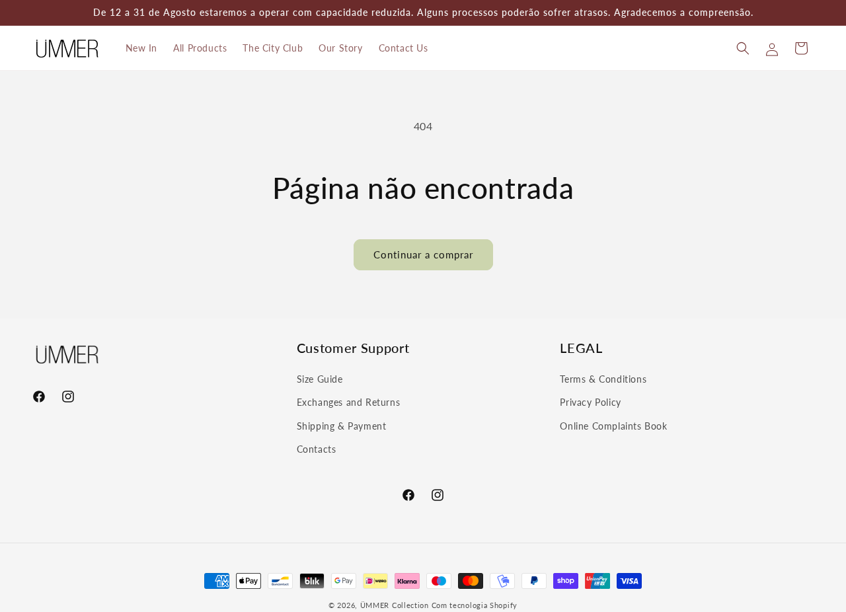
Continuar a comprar (423, 254)
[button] (742, 48)
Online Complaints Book (613, 425)
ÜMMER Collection (394, 605)
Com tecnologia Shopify (475, 605)
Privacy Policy (590, 402)
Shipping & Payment (342, 425)
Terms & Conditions (603, 379)
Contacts (316, 448)
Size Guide (320, 379)
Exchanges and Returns (349, 402)
